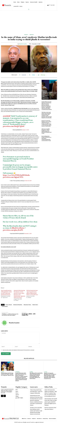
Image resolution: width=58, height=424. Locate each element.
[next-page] (55, 82)
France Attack (8, 304)
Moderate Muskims (17, 304)
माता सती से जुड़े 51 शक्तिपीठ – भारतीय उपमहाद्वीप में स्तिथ (28, 314)
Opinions (32, 34)
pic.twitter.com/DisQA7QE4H (13, 126)
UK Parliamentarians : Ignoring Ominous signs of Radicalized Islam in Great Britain (32, 293)
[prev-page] (52, 82)
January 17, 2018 (25, 129)
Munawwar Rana (27, 304)
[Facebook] (2, 396)
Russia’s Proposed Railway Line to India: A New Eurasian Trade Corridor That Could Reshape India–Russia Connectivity (47, 123)
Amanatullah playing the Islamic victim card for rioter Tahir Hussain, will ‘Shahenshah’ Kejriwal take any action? (19, 294)
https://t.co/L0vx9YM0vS (12, 175)
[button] (29, 9)
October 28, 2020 (28, 180)
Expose (26, 34)
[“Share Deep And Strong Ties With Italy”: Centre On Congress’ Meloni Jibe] (49, 90)
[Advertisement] (29, 21)
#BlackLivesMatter (18, 228)
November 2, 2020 (27, 233)
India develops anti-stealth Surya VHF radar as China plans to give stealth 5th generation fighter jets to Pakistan (51, 402)
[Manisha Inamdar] (4, 322)
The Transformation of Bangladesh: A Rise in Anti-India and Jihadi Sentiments (6, 293)
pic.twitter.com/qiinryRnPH (13, 230)
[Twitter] (5, 396)
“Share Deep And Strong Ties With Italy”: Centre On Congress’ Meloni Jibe (49, 94)
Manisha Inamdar (23, 43)
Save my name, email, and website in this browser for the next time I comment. (18, 350)
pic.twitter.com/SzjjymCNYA (13, 177)
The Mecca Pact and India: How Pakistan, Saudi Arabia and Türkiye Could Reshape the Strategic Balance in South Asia (47, 115)
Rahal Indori (35, 304)
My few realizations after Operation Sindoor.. (50, 408)
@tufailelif (6, 116)
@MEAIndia (25, 175)
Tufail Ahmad (4, 306)
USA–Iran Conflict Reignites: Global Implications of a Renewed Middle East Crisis (46, 131)
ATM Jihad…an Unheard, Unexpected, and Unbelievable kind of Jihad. (10, 314)
